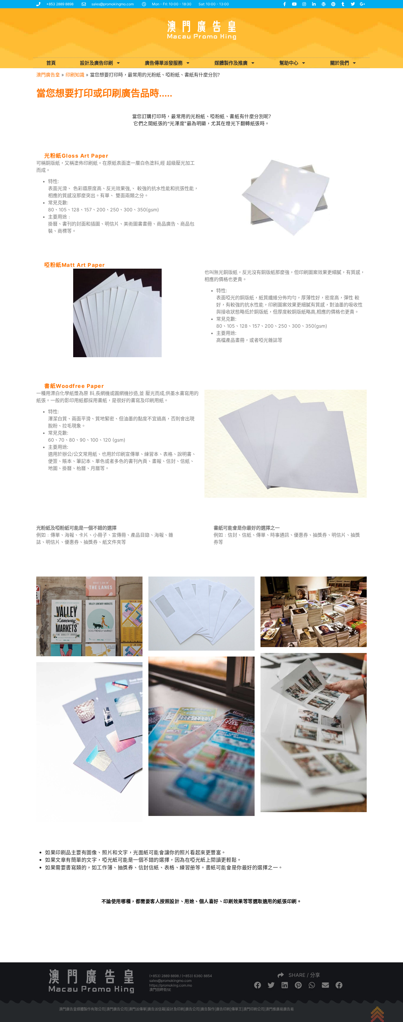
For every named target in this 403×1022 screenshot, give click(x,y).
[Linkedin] (314, 4)
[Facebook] (285, 4)
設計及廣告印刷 (96, 63)
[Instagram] (304, 4)
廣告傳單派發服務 (164, 63)
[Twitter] (353, 4)
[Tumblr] (343, 4)
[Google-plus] (362, 4)
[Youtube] (294, 4)
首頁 (51, 63)
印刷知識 (74, 75)
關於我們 (339, 63)
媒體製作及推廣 (231, 63)
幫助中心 (288, 63)
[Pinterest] (333, 4)
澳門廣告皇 (48, 75)
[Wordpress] (324, 4)
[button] (257, 985)
